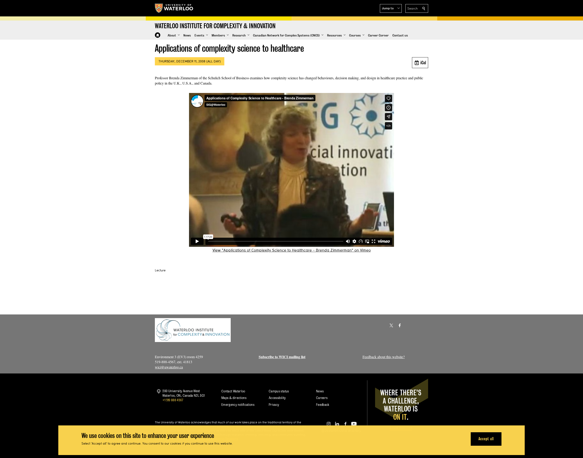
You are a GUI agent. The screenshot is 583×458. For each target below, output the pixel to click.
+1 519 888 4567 (172, 400)
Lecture (160, 270)
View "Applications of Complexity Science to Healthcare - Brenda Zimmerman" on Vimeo (291, 250)
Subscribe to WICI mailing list (282, 356)
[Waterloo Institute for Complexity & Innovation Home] (157, 35)
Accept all (486, 438)
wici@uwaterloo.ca (169, 367)
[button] (390, 8)
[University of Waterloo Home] (174, 8)
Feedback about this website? (384, 356)
